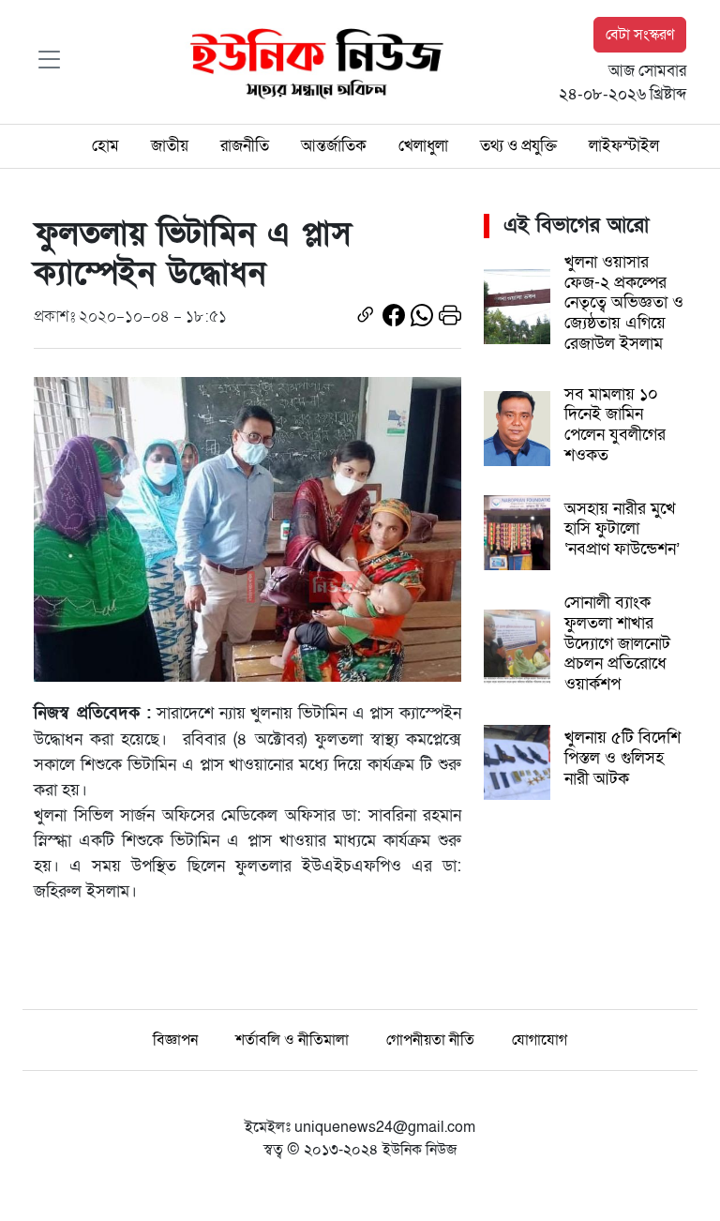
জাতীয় (169, 146)
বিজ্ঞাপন (175, 1040)
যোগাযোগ (539, 1040)
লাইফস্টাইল (624, 146)
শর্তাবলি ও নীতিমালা (292, 1040)
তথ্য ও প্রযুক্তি (518, 146)
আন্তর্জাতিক (334, 146)
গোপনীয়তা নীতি (430, 1040)
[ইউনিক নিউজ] (312, 61)
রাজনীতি (244, 146)
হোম (105, 146)
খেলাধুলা (423, 146)
